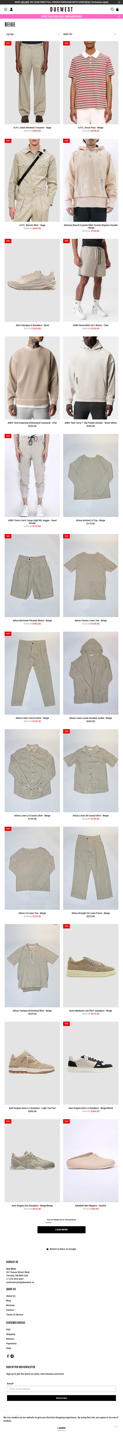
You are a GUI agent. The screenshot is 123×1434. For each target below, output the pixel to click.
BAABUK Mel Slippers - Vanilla (90, 1205)
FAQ (8, 1329)
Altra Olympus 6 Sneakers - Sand (32, 325)
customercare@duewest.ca (20, 1282)
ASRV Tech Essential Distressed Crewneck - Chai (32, 423)
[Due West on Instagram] (12, 1357)
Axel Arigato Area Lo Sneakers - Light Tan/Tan (32, 1108)
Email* (10, 1383)
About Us (10, 1296)
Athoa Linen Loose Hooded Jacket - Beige (90, 718)
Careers (10, 1310)
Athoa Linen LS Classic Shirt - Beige (32, 815)
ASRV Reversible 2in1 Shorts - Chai (90, 325)
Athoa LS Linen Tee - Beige (32, 913)
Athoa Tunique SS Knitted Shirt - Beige (32, 1010)
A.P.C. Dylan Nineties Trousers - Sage (32, 127)
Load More (61, 1229)
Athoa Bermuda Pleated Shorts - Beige (32, 620)
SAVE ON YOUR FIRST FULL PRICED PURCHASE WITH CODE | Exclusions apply (61, 2)
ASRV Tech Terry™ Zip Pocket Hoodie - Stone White (91, 423)
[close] (119, 2)
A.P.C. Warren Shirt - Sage (32, 225)
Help (8, 1348)
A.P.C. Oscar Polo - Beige (90, 127)
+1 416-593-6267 (15, 1279)
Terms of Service (14, 1314)
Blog (8, 1300)
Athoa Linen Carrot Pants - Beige (32, 718)
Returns (10, 1339)
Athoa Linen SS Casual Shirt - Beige (91, 815)
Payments (11, 1343)
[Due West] (61, 9)
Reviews (10, 1305)
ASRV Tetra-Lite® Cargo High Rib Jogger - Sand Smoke (32, 521)
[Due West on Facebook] (8, 1357)
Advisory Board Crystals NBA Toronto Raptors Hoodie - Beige (91, 226)
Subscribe (61, 1398)
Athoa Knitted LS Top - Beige (90, 520)
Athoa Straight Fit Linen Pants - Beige (91, 913)
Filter (10, 34)
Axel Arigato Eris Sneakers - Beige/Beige (32, 1205)
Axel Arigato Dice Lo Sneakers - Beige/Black (90, 1108)
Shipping (10, 1334)
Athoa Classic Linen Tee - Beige (91, 620)
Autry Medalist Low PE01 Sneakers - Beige (90, 1010)
